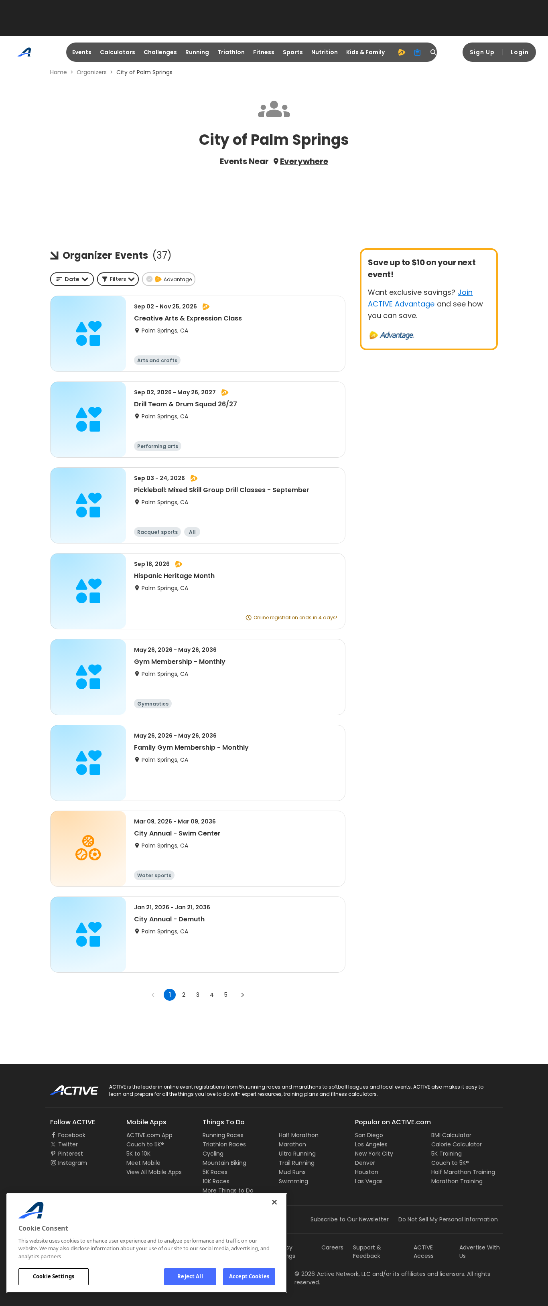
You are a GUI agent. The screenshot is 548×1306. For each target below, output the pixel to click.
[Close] (274, 1202)
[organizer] (417, 52)
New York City (374, 1154)
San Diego (369, 1135)
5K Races (215, 1172)
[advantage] (401, 52)
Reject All (190, 1276)
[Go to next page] (242, 995)
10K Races (216, 1181)
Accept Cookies (249, 1276)
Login (520, 52)
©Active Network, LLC (332, 1274)
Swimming (293, 1181)
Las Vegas (369, 1181)
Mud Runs (292, 1172)
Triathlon (231, 52)
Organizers (92, 72)
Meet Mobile (143, 1163)
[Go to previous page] (153, 995)
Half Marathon (299, 1135)
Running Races (223, 1135)
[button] (118, 279)
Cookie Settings (53, 1276)
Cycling (213, 1154)
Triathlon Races (224, 1144)
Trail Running (297, 1163)
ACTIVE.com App (149, 1135)
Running (197, 52)
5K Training (446, 1154)
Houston (366, 1172)
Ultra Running (297, 1154)
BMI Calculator (451, 1135)
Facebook (71, 1135)
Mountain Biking (224, 1163)
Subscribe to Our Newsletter (350, 1219)
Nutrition (324, 52)
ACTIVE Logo (67, 1087)
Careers (332, 1247)
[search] (433, 52)
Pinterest (70, 1154)
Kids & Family (365, 52)
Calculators (117, 52)
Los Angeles (371, 1144)
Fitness (263, 52)
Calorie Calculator (456, 1144)
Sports (293, 52)
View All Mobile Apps (154, 1172)
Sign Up (482, 52)
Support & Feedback (367, 1251)
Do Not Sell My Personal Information (448, 1219)
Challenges (160, 52)
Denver (365, 1163)
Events (81, 52)
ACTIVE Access (424, 1251)
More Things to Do (228, 1190)
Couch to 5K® (145, 1144)
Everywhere (304, 161)
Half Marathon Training (463, 1172)
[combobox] (72, 279)
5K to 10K (138, 1154)
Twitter (68, 1144)
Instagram (72, 1163)
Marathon (292, 1144)
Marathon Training (457, 1181)
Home (58, 72)
